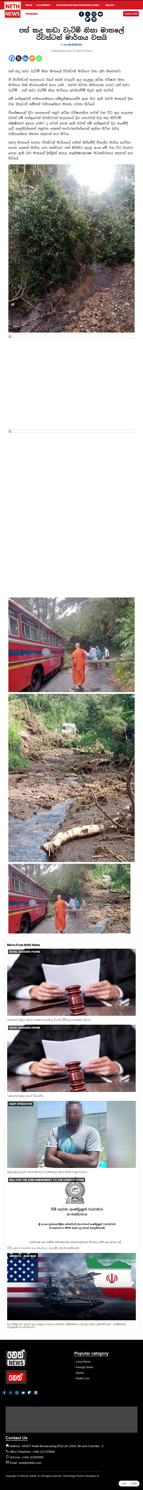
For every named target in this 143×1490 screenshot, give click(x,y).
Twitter (87, 14)
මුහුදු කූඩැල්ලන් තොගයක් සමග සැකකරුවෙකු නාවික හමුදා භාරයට (47, 1171)
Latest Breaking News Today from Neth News (12, 10)
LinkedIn (94, 19)
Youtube (100, 14)
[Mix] (32, 58)
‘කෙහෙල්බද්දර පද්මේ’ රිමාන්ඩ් (25, 1096)
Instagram (94, 14)
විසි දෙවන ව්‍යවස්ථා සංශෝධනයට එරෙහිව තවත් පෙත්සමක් (43, 1248)
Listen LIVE (131, 13)
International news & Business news (77, 5)
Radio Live (82, 1378)
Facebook (81, 14)
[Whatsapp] (39, 58)
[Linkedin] (25, 58)
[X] (19, 58)
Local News (43, 5)
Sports (110, 5)
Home (28, 5)
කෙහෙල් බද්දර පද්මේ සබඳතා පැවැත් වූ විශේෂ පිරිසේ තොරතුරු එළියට (49, 1019)
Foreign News (84, 1367)
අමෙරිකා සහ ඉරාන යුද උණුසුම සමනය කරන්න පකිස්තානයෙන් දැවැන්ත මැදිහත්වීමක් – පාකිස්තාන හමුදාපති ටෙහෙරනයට (66, 1326)
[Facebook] (12, 58)
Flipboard (87, 19)
